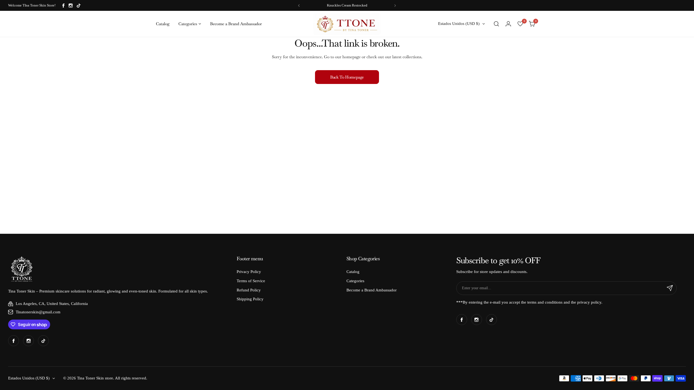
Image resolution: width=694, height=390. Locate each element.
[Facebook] (63, 6)
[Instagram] (71, 6)
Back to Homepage (347, 77)
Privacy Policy (249, 271)
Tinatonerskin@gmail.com (38, 312)
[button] (299, 5)
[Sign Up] (670, 288)
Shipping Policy (250, 299)
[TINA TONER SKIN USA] (347, 23)
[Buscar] (496, 24)
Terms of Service (251, 281)
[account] (508, 24)
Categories (355, 281)
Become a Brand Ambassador (371, 290)
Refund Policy (249, 290)
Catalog (352, 271)
